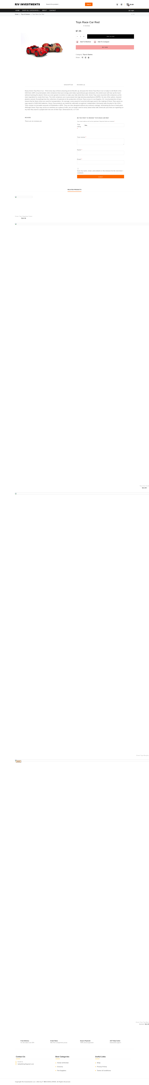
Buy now (105, 47)
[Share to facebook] (82, 57)
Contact (52, 10)
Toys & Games (25, 14)
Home (17, 10)
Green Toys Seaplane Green (23, 216)
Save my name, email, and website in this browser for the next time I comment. (100, 172)
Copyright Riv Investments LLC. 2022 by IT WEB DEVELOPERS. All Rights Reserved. (43, 1082)
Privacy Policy (102, 1066)
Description (68, 84)
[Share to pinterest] (89, 57)
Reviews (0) (81, 84)
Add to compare (103, 42)
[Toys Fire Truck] (134, 14)
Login (132, 10)
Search (89, 4)
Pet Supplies (61, 1070)
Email (79, 159)
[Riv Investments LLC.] (27, 4)
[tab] (68, 84)
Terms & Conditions (104, 1070)
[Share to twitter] (85, 57)
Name (79, 150)
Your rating (79, 126)
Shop (98, 1063)
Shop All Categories (30, 10)
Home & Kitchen (63, 1063)
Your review (81, 137)
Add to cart (111, 36)
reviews (86, 26)
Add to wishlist (85, 42)
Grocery (60, 1066)
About (44, 10)
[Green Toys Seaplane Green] (132, 14)
